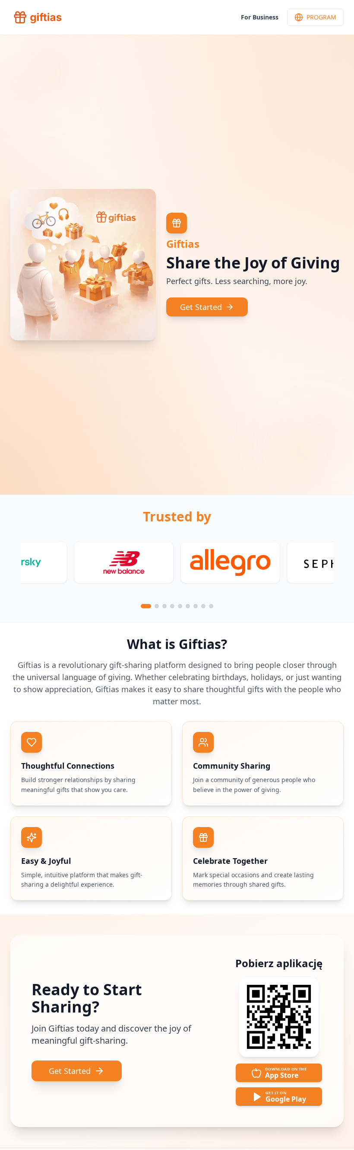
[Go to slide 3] (159, 606)
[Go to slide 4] (170, 606)
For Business (259, 17)
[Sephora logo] (96, 562)
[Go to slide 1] (143, 606)
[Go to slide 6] (188, 606)
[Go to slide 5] (180, 606)
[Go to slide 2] (151, 606)
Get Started (201, 307)
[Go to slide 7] (195, 606)
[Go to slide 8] (203, 606)
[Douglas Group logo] (203, 562)
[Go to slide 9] (211, 606)
